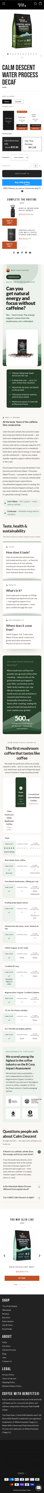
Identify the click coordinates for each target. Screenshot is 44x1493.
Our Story (6, 1346)
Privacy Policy (8, 1374)
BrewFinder (7, 1329)
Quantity (6, 165)
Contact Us (7, 1361)
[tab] (7, 54)
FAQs (4, 1342)
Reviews (5, 1314)
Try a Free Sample (9, 1306)
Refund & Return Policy (12, 1386)
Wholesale (6, 1310)
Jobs (4, 1357)
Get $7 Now (7, 1325)
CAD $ (21, 1473)
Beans (7, 101)
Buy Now (6, 1317)
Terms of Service (9, 1378)
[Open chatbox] (38, 1487)
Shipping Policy (8, 1382)
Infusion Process (9, 1350)
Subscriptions (8, 1321)
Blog (4, 1354)
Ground (18, 101)
